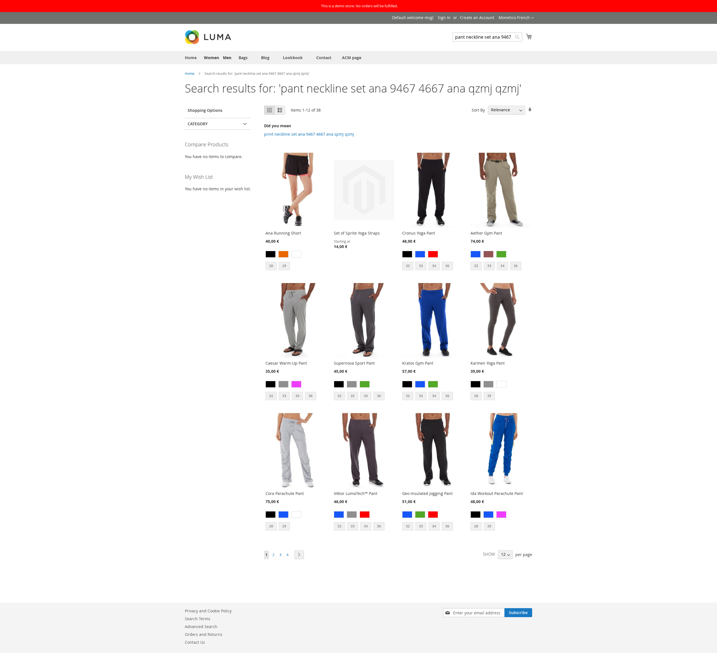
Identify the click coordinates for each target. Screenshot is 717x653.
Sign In (444, 17)
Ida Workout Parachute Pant (497, 493)
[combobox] (487, 37)
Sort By (478, 109)
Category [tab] (198, 123)
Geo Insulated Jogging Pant (427, 493)
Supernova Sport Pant (354, 363)
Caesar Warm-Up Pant (286, 363)
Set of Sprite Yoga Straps (357, 233)
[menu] (358, 57)
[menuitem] (190, 57)
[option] (271, 254)
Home (190, 73)
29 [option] (284, 265)
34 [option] (434, 265)
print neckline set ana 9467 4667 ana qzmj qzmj (309, 134)
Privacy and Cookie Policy (208, 610)
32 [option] (408, 265)
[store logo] (208, 37)
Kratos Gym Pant (417, 363)
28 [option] (271, 265)
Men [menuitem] (227, 57)
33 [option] (421, 265)
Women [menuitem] (211, 57)
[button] (516, 18)
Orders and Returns (203, 634)
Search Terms (197, 618)
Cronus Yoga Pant (418, 233)
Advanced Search (201, 626)
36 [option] (447, 265)
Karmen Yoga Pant (488, 363)
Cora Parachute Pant (285, 493)
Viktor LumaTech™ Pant (355, 493)
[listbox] (296, 255)
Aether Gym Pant (486, 233)
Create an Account (477, 17)
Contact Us (195, 642)
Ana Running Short (283, 233)
